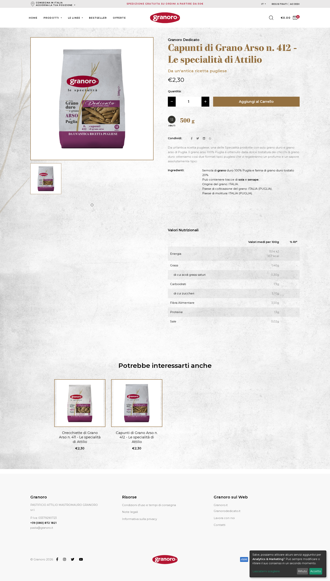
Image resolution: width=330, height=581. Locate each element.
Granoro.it (221, 505)
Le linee (74, 17)
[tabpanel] (45, 180)
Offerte (119, 17)
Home (33, 17)
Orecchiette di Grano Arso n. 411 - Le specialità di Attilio (80, 437)
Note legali (130, 512)
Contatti (219, 525)
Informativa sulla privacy (139, 519)
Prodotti (52, 17)
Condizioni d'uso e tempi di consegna (149, 505)
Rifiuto (302, 571)
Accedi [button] (295, 4)
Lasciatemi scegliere (266, 571)
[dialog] (288, 564)
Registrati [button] (280, 4)
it (262, 4)
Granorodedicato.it (227, 511)
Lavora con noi (224, 518)
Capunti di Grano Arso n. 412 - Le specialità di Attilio (137, 437)
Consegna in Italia (54, 3)
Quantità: (174, 91)
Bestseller (98, 17)
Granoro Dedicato (183, 40)
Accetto (315, 571)
